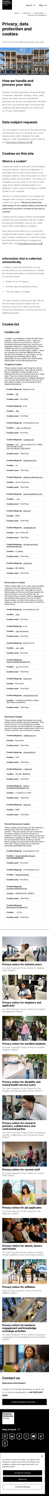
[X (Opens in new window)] (26, 1436)
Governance (39, 13)
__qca (17, 428)
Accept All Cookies (22, 1473)
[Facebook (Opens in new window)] (19, 1436)
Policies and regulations (37, 15)
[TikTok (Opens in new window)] (40, 1436)
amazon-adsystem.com (33, 477)
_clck (17, 614)
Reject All (22, 1479)
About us (26, 13)
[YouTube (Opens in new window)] (33, 1436)
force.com (27, 679)
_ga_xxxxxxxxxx (22, 631)
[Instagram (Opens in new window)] (4, 1436)
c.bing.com (27, 563)
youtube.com (28, 440)
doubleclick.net (29, 528)
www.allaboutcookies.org (29, 243)
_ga (17, 648)
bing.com (27, 511)
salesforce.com (29, 735)
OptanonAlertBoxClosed (25, 856)
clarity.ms (27, 805)
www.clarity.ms (29, 752)
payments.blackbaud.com (16, 888)
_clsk (22, 648)
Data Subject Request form (18, 142)
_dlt (16, 394)
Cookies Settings (22, 1487)
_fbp (17, 411)
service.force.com (30, 695)
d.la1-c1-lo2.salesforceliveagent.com (18, 787)
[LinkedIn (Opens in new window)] (12, 1436)
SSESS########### (14, 858)
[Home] (7, 4)
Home (16, 13)
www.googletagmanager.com (18, 662)
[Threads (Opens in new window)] (4, 1443)
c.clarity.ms (27, 769)
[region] (22, 1473)
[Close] (42, 1456)
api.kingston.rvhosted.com (17, 907)
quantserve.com (30, 460)
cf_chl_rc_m (26, 428)
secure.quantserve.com (32, 494)
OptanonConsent (22, 875)
